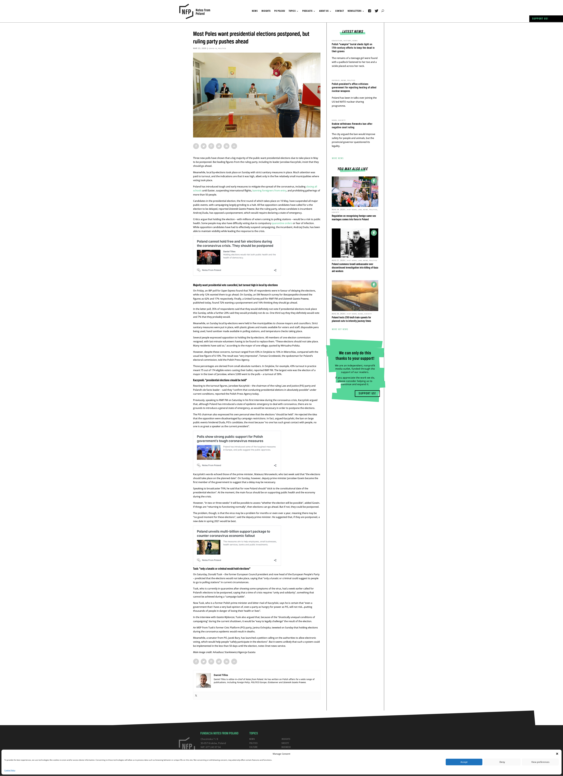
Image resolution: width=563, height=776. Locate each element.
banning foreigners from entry (269, 190)
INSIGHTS (286, 739)
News (255, 11)
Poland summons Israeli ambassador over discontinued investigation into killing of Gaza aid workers (355, 268)
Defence (336, 80)
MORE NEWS (338, 158)
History (347, 41)
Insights (266, 11)
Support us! (540, 18)
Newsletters (355, 11)
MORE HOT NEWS (340, 329)
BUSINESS (286, 747)
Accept (464, 761)
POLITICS (253, 743)
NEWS (252, 739)
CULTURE (253, 747)
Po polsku (279, 11)
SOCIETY (285, 743)
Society (342, 120)
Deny (502, 761)
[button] (557, 753)
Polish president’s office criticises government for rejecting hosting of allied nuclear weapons (354, 88)
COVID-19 (213, 48)
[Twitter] (196, 695)
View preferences (540, 761)
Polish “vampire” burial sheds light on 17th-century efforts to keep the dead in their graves (353, 48)
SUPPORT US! (367, 393)
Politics (222, 48)
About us (324, 11)
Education (337, 41)
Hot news (352, 210)
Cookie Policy (9, 770)
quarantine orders (282, 223)
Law (360, 210)
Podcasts (307, 11)
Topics (292, 11)
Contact (339, 11)
